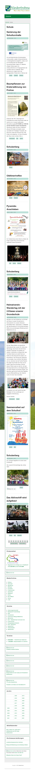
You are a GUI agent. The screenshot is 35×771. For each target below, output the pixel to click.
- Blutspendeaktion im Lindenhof (17, 641)
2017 (16, 703)
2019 (16, 698)
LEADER (16, 75)
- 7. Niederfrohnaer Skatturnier (17, 639)
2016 (16, 705)
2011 (16, 718)
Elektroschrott (9, 732)
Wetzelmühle (11, 629)
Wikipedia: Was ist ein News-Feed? (14, 755)
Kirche (9, 595)
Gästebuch (10, 593)
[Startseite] (17, 11)
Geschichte (10, 591)
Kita (17, 138)
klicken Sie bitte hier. (18, 752)
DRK (9, 613)
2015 (16, 708)
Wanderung (10, 585)
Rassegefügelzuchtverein (13, 623)
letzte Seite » (22, 543)
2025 (8, 708)
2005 (23, 708)
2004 (23, 710)
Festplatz (16, 197)
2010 (23, 695)
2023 (8, 713)
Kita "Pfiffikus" (11, 596)
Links (9, 599)
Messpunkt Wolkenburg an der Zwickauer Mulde (17, 744)
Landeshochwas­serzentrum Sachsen (14, 742)
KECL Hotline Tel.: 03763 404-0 (13, 729)
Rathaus (21, 75)
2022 (8, 715)
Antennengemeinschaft (13, 610)
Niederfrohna (21, 765)
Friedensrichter (11, 590)
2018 (16, 700)
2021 (8, 718)
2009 (23, 698)
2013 (16, 713)
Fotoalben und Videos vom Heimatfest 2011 (16, 684)
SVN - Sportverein (12, 624)
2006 (23, 705)
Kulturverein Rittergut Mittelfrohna (15, 616)
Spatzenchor (10, 626)
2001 (23, 718)
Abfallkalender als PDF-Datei (12, 731)
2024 (8, 710)
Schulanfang (13, 146)
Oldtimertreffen (14, 175)
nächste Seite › (14, 543)
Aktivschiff (19, 535)
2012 (16, 715)
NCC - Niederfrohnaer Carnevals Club (16, 619)
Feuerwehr (10, 588)
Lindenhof (16, 296)
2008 (23, 700)
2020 (16, 695)
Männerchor (10, 618)
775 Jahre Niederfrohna (11, 682)
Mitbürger (10, 587)
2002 (23, 715)
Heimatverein (11, 138)
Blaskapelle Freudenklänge (14, 611)
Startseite (7, 22)
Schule (10, 75)
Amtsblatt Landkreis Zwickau (12, 649)
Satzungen (10, 583)
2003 (23, 713)
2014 (16, 710)
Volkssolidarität (11, 627)
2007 (23, 703)
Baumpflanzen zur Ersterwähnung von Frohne (16, 87)
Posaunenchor (11, 621)
